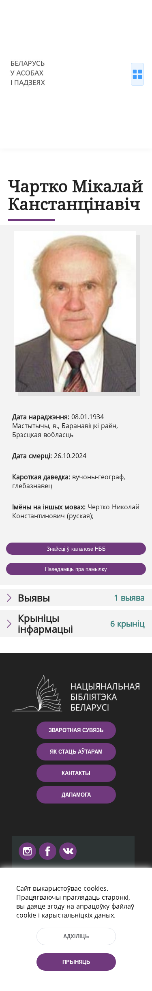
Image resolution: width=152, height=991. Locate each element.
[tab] (76, 597)
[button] (76, 597)
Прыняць (76, 962)
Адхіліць (76, 936)
